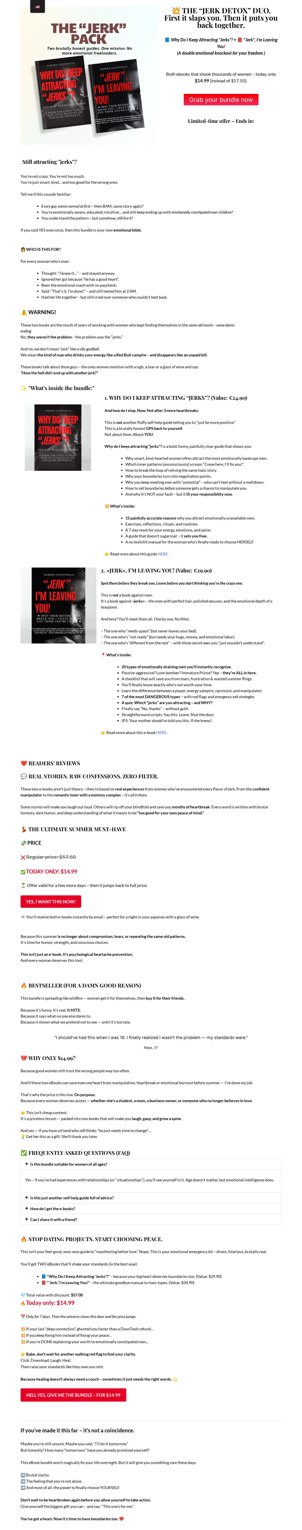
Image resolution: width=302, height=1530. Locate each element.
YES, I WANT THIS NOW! (51, 901)
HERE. (163, 553)
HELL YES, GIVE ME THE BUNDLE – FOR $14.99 (73, 1395)
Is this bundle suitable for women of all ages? (68, 1164)
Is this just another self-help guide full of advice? (72, 1197)
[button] (151, 1164)
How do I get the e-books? (52, 1208)
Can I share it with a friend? (53, 1219)
